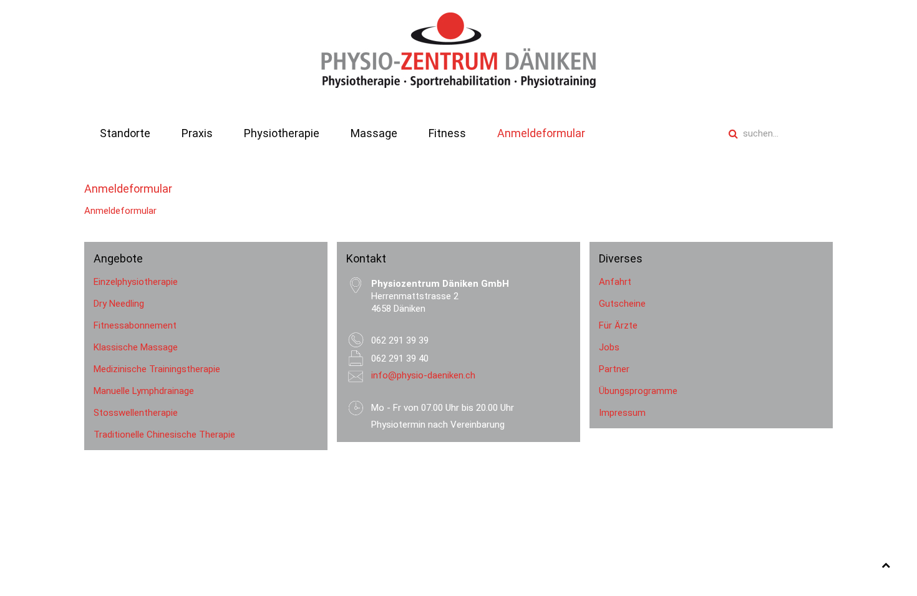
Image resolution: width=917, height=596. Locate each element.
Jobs (609, 347)
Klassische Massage (136, 347)
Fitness (447, 133)
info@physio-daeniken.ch (423, 375)
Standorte (125, 133)
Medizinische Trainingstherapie (157, 369)
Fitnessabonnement (135, 325)
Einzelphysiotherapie (136, 281)
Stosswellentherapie (136, 412)
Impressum (622, 412)
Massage (374, 133)
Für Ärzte (618, 325)
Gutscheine (622, 303)
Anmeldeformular (541, 133)
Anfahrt (615, 281)
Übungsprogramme (638, 391)
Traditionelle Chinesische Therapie (164, 434)
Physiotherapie (281, 133)
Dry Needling (119, 303)
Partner (614, 369)
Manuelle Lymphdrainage (144, 391)
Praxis (197, 133)
